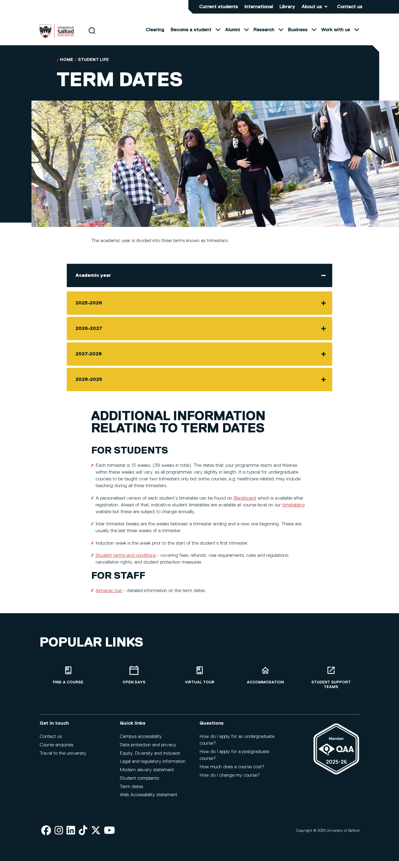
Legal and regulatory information (152, 761)
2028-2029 (88, 379)
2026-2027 (88, 328)
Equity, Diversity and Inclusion (150, 753)
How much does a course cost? (231, 766)
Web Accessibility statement (148, 794)
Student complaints (139, 778)
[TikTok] (83, 830)
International (259, 6)
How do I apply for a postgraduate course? (234, 755)
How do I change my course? (229, 775)
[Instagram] (59, 830)
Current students (218, 6)
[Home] (57, 37)
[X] (96, 830)
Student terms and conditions (126, 555)
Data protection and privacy (148, 745)
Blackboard (244, 498)
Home (66, 60)
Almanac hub (109, 590)
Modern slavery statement (147, 769)
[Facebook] (46, 830)
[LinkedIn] (70, 830)
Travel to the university (63, 753)
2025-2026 (88, 303)
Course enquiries (56, 745)
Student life (93, 60)
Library (287, 6)
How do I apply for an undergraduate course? (236, 740)
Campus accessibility (141, 736)
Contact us (349, 6)
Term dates (131, 786)
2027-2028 (88, 354)
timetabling (293, 505)
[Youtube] (109, 830)
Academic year (93, 275)
